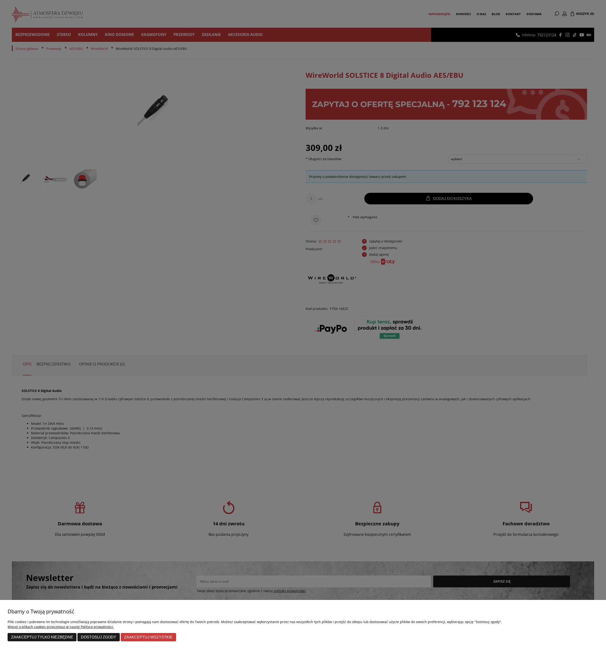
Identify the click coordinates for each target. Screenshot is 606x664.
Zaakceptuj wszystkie (148, 637)
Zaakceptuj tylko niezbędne (42, 637)
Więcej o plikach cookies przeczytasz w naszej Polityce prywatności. (61, 626)
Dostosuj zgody (98, 637)
